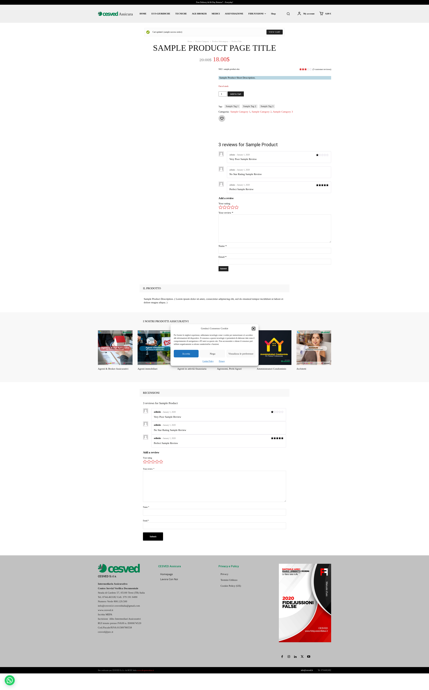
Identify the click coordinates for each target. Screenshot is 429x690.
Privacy (222, 361)
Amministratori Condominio (271, 368)
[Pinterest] (262, 133)
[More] (324, 133)
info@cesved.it (307, 670)
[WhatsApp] (270, 133)
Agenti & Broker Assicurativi (113, 368)
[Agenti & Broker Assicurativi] (115, 347)
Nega (212, 353)
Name (223, 246)
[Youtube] (308, 657)
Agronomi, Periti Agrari (229, 368)
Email (223, 257)
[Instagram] (289, 657)
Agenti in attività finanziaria (191, 368)
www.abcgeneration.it (145, 670)
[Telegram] (316, 133)
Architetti (301, 368)
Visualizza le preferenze (240, 353)
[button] (253, 328)
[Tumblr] (309, 133)
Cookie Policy (208, 361)
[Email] (293, 133)
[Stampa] (301, 133)
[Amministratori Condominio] (274, 347)
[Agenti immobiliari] (155, 347)
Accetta (186, 353)
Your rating (224, 203)
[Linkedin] (278, 133)
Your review (226, 212)
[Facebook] (247, 133)
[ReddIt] (286, 133)
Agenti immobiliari (147, 368)
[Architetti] (313, 347)
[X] (255, 133)
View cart (274, 32)
